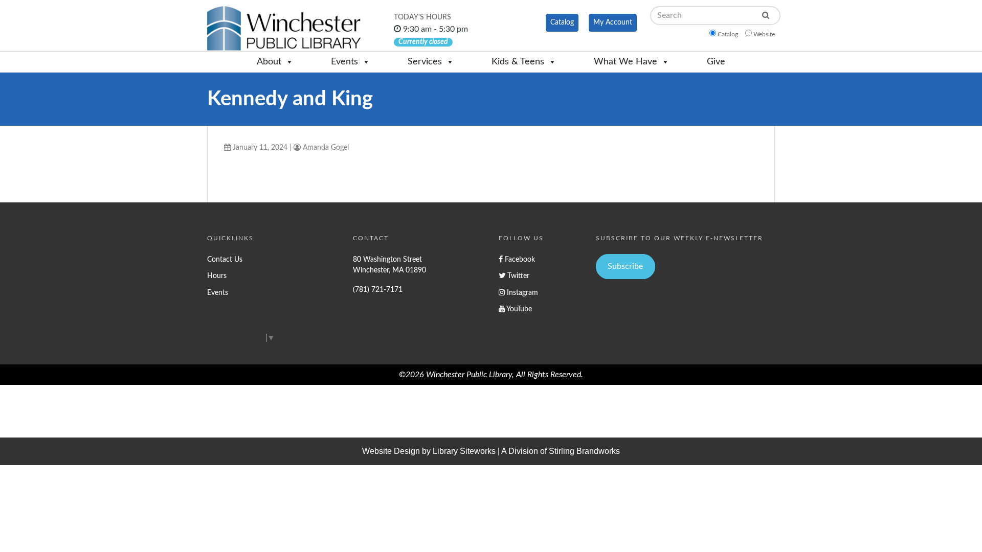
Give (716, 61)
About (269, 61)
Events (344, 61)
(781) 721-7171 (378, 289)
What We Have (625, 61)
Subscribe (625, 266)
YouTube (518, 309)
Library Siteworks (464, 451)
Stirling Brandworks (584, 451)
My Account (612, 22)
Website (764, 34)
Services (425, 61)
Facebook (519, 259)
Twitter (517, 276)
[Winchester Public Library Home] (284, 28)
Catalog (562, 22)
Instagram (521, 292)
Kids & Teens (518, 61)
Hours (217, 276)
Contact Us (224, 259)
